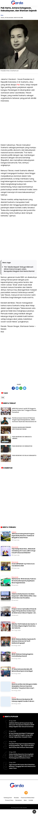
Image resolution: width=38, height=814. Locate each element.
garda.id (17, 807)
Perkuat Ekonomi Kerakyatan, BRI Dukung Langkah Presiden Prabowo (23, 700)
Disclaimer (18, 800)
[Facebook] (12, 792)
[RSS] (26, 792)
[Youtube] (21, 792)
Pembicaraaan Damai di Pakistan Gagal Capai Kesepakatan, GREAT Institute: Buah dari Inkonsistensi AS (24, 420)
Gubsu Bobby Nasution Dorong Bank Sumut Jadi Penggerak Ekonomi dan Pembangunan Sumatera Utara (21, 756)
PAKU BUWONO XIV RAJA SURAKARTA (24, 455)
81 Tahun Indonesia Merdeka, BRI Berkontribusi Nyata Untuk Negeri (22, 670)
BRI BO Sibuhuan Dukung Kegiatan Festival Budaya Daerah (22, 655)
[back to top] (34, 812)
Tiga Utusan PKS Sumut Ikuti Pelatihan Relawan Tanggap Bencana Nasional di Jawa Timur (22, 766)
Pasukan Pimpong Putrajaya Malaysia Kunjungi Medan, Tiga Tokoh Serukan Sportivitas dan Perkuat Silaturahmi (22, 745)
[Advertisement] (19, 124)
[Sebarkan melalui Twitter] (17, 388)
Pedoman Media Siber (27, 798)
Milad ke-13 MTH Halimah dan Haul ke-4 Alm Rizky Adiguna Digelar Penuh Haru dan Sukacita (24, 626)
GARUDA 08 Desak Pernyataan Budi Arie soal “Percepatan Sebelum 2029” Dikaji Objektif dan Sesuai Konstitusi (21, 725)
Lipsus (14, 532)
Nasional (15, 547)
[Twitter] (16, 792)
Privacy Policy (9, 800)
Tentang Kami (8, 798)
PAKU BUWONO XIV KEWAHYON (22, 446)
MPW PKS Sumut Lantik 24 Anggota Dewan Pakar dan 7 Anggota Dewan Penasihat (24, 410)
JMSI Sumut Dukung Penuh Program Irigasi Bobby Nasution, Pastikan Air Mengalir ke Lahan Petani (23, 536)
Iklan (25, 800)
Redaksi (16, 798)
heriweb (25, 807)
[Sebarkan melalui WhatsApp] (21, 388)
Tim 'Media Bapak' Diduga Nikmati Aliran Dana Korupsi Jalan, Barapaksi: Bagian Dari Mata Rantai (19, 269)
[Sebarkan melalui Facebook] (13, 388)
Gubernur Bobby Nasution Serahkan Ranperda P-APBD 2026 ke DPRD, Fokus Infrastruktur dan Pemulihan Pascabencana (24, 597)
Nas (2, 15)
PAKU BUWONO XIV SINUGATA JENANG (22, 437)
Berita (14, 637)
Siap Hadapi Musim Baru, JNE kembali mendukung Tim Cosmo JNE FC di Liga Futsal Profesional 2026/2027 (23, 551)
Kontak (31, 800)
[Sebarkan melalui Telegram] (24, 388)
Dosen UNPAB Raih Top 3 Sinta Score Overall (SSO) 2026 (23, 565)
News (13, 622)
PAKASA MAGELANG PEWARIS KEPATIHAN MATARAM (21, 428)
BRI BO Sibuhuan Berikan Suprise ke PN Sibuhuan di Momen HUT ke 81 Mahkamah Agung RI (24, 641)
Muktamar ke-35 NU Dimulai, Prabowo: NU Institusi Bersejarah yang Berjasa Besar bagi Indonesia (24, 581)
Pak (18, 84)
